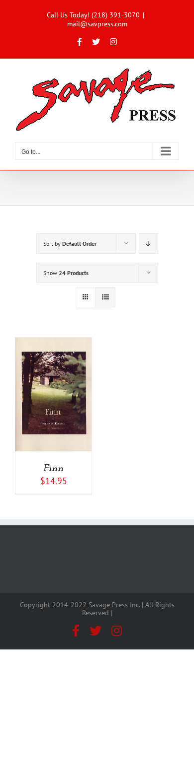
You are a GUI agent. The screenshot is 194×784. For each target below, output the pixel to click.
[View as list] (105, 297)
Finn (53, 469)
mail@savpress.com (97, 23)
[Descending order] (148, 243)
